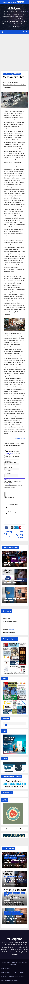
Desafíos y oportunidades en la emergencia (10, 534)
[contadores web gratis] (14, 835)
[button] (23, 32)
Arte (6, 893)
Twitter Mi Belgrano (20, 976)
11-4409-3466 (11, 629)
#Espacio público (8, 85)
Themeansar (15, 964)
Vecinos (20, 913)
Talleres (7, 895)
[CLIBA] (14, 767)
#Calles (16, 82)
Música (6, 857)
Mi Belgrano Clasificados (7, 976)
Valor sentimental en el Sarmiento (14, 582)
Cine (11, 876)
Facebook (22, 972)
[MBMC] (14, 698)
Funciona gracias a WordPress (10, 962)
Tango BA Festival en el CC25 (14, 564)
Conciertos (13, 855)
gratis (15, 876)
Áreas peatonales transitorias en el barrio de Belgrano (19, 534)
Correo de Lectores (14, 911)
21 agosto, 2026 (11, 921)
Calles (10, 73)
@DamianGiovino (20, 438)
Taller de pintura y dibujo (12, 899)
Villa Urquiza (13, 857)
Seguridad (14, 913)
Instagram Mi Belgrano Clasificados (10, 972)
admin (20, 865)
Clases (10, 893)
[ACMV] (13, 814)
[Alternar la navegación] (26, 32)
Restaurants (17, 73)
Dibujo (22, 893)
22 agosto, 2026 (11, 884)
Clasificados (16, 893)
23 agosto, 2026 (11, 865)
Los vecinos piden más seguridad (14, 599)
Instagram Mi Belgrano (6, 968)
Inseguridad (7, 913)
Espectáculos (20, 855)
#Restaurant (7, 87)
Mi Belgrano (14, 8)
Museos (20, 876)
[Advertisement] (14, 50)
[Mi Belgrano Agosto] (14, 658)
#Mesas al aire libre (20, 85)
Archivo (5, 73)
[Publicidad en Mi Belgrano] (14, 784)
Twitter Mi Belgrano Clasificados (9, 980)
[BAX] (14, 744)
